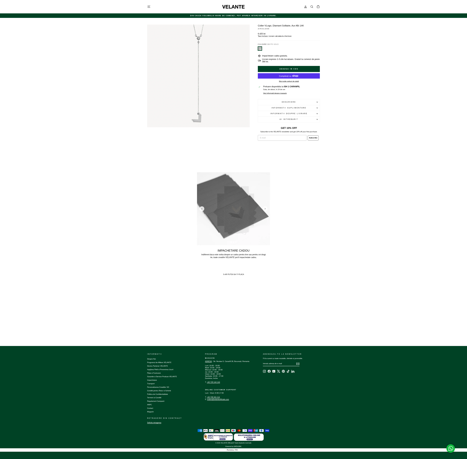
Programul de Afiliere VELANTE (159, 362)
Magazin (150, 412)
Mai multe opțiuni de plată (289, 81)
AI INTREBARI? (289, 119)
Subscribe (313, 138)
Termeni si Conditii (154, 398)
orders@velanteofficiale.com (218, 399)
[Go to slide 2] (233, 242)
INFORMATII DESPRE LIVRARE (288, 113)
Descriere (289, 102)
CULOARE (268, 44)
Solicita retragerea (154, 422)
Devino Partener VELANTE (157, 366)
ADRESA (208, 361)
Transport (151, 384)
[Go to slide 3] (236, 242)
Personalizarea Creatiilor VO (158, 387)
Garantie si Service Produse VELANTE (162, 376)
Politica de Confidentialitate (157, 394)
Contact (150, 408)
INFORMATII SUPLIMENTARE (288, 108)
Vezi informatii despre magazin (275, 93)
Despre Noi (151, 359)
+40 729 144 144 (213, 382)
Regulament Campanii (155, 401)
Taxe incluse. (263, 36)
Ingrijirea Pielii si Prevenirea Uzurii (160, 369)
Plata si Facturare (154, 373)
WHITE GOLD (260, 48)
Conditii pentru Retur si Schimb (159, 391)
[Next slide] (265, 208)
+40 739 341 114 (213, 397)
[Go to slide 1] (231, 242)
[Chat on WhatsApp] (450, 448)
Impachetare (152, 380)
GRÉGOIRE (237, 446)
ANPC (149, 405)
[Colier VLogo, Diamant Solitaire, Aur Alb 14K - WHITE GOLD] (148, 324)
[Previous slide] (201, 208)
